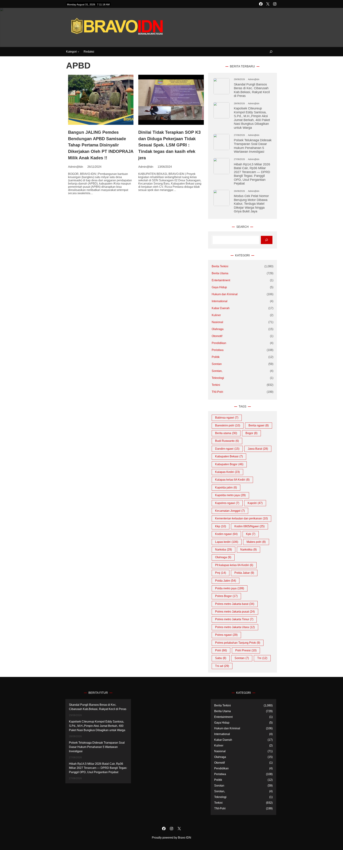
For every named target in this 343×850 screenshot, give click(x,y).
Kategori (71, 51)
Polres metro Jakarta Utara (235, 627)
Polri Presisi (246, 650)
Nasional (217, 322)
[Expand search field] (269, 52)
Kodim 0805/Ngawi (249, 526)
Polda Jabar (244, 572)
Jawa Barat (258, 448)
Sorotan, (217, 370)
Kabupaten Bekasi (229, 456)
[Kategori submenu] (78, 52)
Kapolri (255, 503)
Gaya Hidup (219, 287)
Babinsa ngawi (226, 417)
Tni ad (222, 665)
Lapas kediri (226, 541)
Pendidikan (219, 343)
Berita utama (226, 433)
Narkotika (248, 549)
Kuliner (216, 315)
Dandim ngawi (227, 448)
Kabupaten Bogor (229, 464)
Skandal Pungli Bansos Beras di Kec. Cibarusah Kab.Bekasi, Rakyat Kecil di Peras (252, 90)
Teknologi (218, 377)
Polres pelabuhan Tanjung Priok (237, 642)
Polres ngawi (226, 634)
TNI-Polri (217, 391)
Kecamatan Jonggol (230, 510)
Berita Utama (220, 273)
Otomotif (217, 336)
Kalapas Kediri (227, 471)
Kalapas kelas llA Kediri (232, 479)
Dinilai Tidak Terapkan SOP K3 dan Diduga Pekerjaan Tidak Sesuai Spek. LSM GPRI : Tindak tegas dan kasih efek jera (169, 145)
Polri (221, 650)
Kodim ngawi (226, 533)
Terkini (216, 384)
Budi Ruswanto (227, 440)
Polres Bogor (226, 596)
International (219, 301)
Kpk (250, 533)
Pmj (220, 572)
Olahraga (217, 329)
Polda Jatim (225, 580)
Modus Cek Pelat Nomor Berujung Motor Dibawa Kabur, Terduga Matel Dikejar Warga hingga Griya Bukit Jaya (251, 203)
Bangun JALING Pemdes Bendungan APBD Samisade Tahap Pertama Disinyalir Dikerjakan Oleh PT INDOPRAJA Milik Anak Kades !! (100, 145)
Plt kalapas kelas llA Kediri (234, 565)
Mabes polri (256, 541)
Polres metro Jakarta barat (234, 603)
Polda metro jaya (229, 588)
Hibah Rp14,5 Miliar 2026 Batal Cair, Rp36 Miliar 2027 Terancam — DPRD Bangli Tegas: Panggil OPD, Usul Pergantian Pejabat (252, 174)
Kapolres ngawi (227, 503)
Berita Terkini (220, 266)
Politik (216, 356)
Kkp (220, 526)
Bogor (251, 433)
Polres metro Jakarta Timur (234, 619)
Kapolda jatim (226, 487)
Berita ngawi (258, 425)
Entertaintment (221, 280)
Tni (262, 658)
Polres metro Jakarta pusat (235, 611)
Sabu (220, 658)
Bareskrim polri (227, 425)
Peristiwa (217, 350)
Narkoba (223, 549)
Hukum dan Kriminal (225, 294)
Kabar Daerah (221, 308)
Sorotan (217, 363)
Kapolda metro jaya (230, 495)
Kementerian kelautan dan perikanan (241, 518)
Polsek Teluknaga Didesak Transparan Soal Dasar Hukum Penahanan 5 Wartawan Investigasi (253, 145)
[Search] (266, 240)
